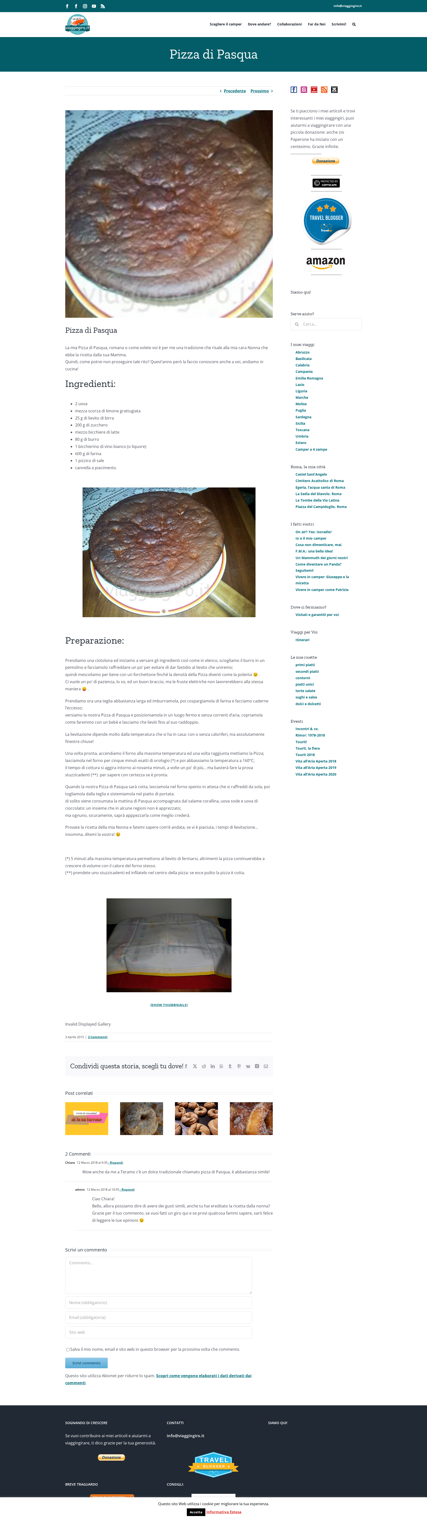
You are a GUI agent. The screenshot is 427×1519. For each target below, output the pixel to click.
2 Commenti (97, 1037)
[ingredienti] (169, 945)
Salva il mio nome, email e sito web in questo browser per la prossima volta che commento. (155, 1349)
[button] (354, 23)
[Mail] (334, 89)
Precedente (235, 91)
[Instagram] (304, 89)
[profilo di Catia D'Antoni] (326, 198)
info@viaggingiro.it (348, 6)
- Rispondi (115, 1162)
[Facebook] (294, 89)
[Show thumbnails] (169, 1005)
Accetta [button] (196, 1512)
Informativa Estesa (223, 1511)
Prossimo (260, 91)
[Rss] (324, 89)
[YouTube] (314, 89)
